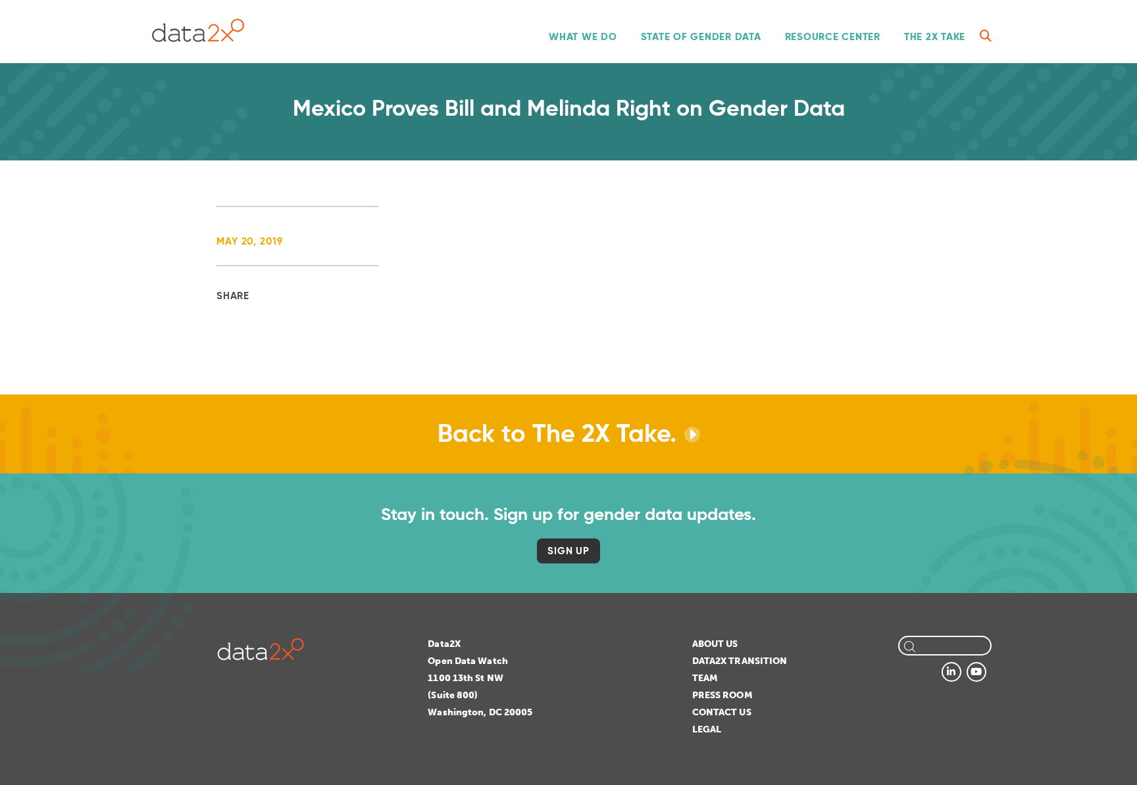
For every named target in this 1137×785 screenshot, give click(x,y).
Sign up (568, 550)
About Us (715, 644)
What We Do (583, 36)
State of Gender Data (701, 36)
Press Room (722, 695)
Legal (707, 729)
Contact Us (721, 712)
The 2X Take (934, 36)
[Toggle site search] (986, 36)
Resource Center (832, 36)
